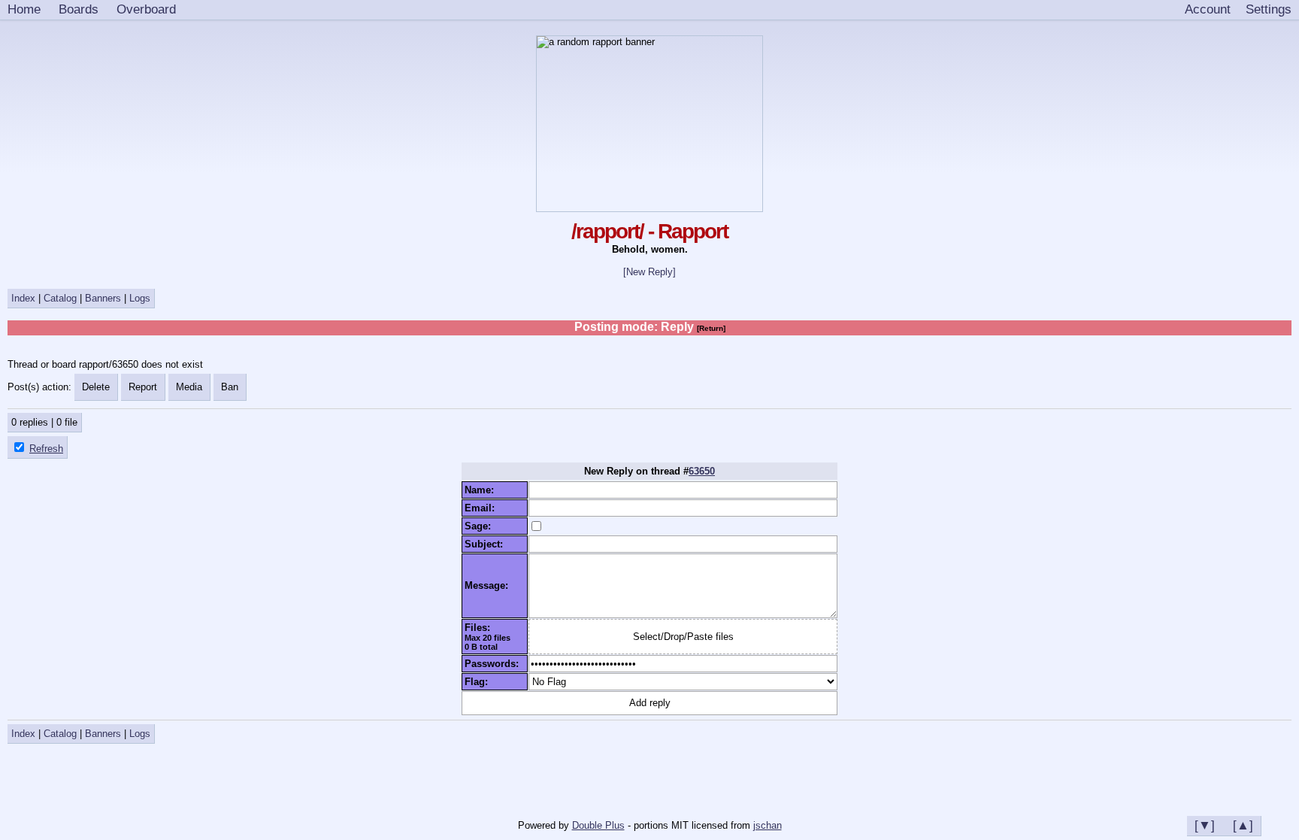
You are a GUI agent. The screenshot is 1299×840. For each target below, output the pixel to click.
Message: (489, 585)
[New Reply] (649, 271)
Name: (482, 490)
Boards (78, 9)
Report (143, 387)
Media (189, 387)
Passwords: (495, 663)
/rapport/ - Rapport (649, 231)
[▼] (1205, 824)
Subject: (487, 544)
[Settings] (1268, 10)
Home (24, 9)
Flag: (479, 681)
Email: (483, 508)
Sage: (481, 526)
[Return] (711, 328)
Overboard (146, 9)
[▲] (1243, 824)
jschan (767, 825)
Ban (229, 387)
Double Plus (598, 825)
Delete (96, 387)
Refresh (46, 448)
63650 (702, 471)
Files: (480, 627)
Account (1208, 9)
